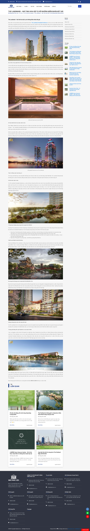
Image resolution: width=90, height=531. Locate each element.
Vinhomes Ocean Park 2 (69, 29)
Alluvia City (67, 22)
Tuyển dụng (47, 6)
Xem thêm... (12, 425)
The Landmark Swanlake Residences (40, 22)
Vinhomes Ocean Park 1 (69, 26)
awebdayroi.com (78, 528)
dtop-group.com (71, 528)
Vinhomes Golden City (69, 33)
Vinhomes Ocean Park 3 (69, 31)
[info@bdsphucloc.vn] (87, 513)
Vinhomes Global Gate (69, 36)
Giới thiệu (18, 6)
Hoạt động (39, 6)
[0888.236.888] (87, 516)
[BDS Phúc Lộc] (87, 509)
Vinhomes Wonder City (69, 38)
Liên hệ (54, 6)
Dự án (25, 6)
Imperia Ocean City (68, 24)
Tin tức (32, 6)
